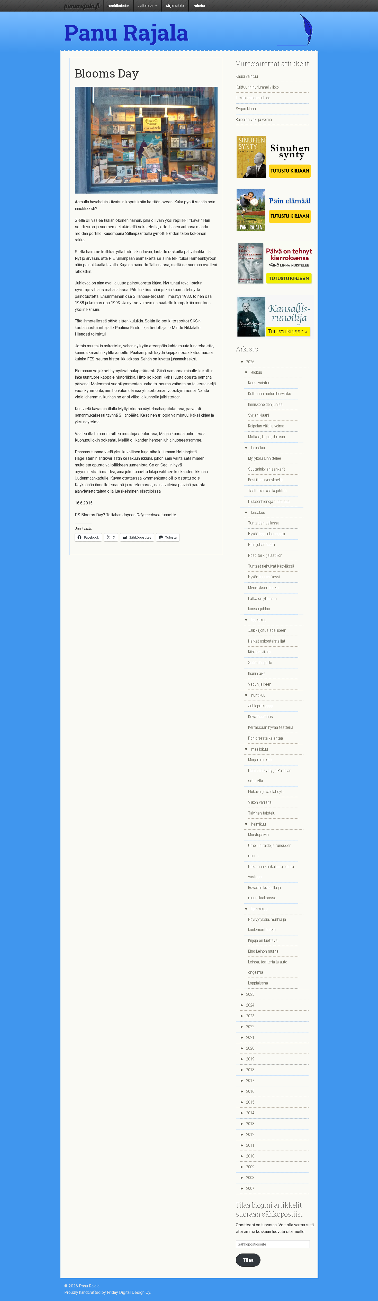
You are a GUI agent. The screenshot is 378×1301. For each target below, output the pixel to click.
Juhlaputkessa (260, 705)
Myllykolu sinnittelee (264, 458)
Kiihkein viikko (259, 651)
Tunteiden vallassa (263, 523)
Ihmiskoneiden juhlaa (253, 97)
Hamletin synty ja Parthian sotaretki (269, 775)
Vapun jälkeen (259, 684)
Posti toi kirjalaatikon (265, 555)
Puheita (199, 6)
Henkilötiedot (118, 6)
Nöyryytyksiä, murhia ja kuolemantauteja (267, 924)
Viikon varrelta (260, 802)
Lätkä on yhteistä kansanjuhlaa (262, 603)
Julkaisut (145, 6)
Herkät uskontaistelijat (266, 641)
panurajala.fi (81, 6)
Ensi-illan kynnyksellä (265, 479)
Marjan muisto (260, 759)
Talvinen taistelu (261, 813)
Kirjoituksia (175, 6)
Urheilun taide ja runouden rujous (269, 850)
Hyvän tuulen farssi (264, 577)
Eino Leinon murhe (263, 951)
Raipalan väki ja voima (254, 119)
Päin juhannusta (261, 544)
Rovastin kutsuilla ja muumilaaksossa (264, 892)
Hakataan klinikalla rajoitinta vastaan (271, 871)
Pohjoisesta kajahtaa (265, 738)
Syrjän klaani (246, 108)
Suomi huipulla (260, 662)
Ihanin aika (257, 673)
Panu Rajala (126, 32)
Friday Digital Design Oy (128, 1292)
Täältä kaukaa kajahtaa (267, 490)
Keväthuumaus (260, 716)
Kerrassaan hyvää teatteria (270, 727)
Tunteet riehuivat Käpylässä (271, 566)
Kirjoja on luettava (262, 940)
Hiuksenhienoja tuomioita (269, 501)
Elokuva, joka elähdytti (266, 791)
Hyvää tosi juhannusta (266, 533)
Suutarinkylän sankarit (266, 469)
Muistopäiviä (258, 834)
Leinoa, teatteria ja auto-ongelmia (268, 967)
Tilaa (248, 1260)
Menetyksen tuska (263, 587)
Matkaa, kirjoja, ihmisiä (266, 436)
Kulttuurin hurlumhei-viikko (257, 87)
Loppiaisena (258, 983)
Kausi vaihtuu (247, 76)
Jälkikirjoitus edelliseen (267, 630)
